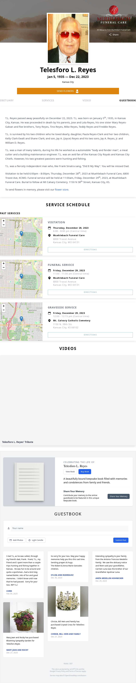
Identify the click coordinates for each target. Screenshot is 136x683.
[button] (21, 233)
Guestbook (127, 100)
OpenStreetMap (71, 675)
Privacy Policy (60, 671)
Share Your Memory (118, 496)
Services (48, 100)
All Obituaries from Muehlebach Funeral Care (113, 30)
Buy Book (85, 471)
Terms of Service (75, 671)
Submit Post (121, 540)
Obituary (7, 100)
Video (87, 100)
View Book (70, 471)
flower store (61, 189)
